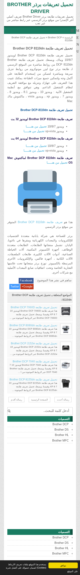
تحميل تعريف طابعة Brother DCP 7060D (34, 307)
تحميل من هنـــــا (36, 126)
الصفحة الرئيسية (39, 399)
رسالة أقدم (16, 399)
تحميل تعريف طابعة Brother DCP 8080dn (33, 325)
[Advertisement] (40, 486)
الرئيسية (68, 37)
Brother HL (62, 435)
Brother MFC (60, 440)
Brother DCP (55, 37)
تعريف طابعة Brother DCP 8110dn (40, 222)
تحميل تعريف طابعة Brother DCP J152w (34, 343)
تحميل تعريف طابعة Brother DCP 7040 (35, 361)
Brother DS (61, 429)
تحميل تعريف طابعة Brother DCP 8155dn (33, 379)
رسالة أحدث (63, 399)
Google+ (27, 286)
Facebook (26, 280)
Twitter (14, 286)
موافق (63, 565)
